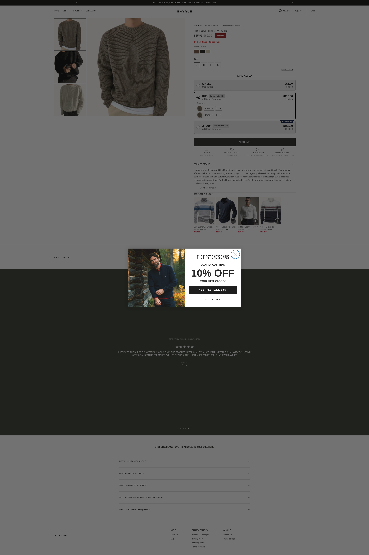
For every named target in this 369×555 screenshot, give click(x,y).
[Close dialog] (235, 254)
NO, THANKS (213, 299)
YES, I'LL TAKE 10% (212, 290)
